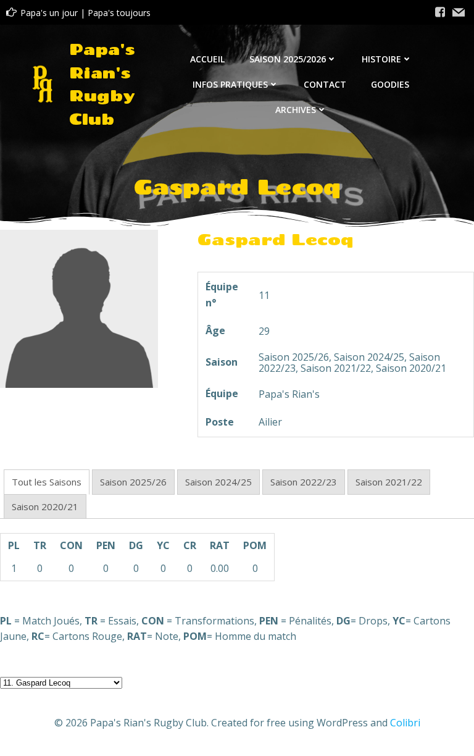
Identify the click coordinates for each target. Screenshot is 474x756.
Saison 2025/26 (133, 482)
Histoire (381, 59)
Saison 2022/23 (303, 482)
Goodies (390, 84)
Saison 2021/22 (389, 482)
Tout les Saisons (46, 482)
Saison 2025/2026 (287, 59)
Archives (295, 110)
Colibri (405, 722)
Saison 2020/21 (45, 506)
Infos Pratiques (230, 84)
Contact (325, 84)
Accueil (207, 59)
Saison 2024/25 (218, 482)
